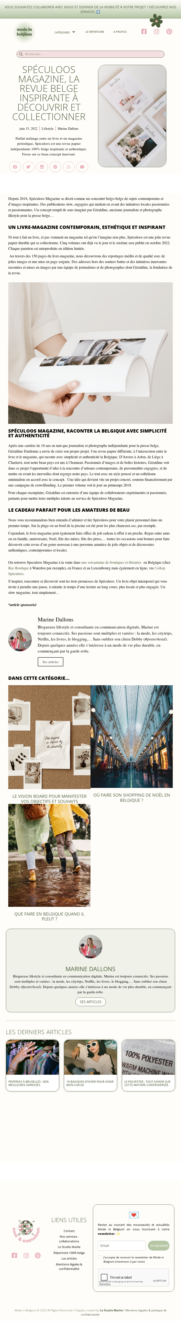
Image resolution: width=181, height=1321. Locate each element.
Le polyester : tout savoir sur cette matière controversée (147, 1083)
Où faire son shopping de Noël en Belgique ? (131, 797)
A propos (120, 31)
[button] (15, 167)
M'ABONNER (160, 1246)
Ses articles (50, 661)
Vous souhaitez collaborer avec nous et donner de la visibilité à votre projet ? (77, 7)
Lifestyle (47, 128)
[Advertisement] (90, 1129)
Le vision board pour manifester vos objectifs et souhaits (49, 798)
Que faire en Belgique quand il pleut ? (49, 916)
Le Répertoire (95, 31)
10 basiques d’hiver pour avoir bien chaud (90, 1083)
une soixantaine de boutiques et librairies (111, 562)
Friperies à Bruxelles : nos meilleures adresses (28, 1083)
